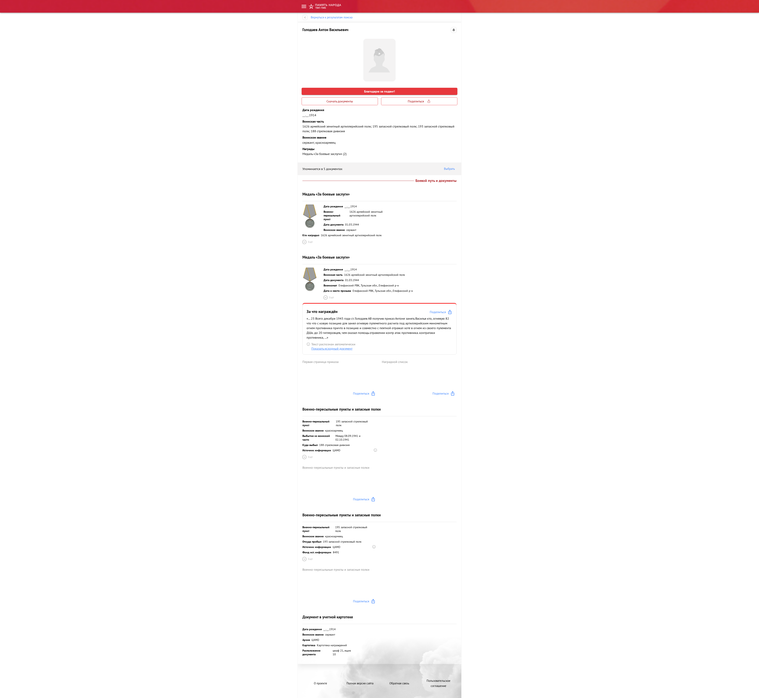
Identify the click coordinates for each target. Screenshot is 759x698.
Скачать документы (340, 101)
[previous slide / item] (305, 58)
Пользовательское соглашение (438, 683)
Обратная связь (399, 683)
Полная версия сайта (359, 683)
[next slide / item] (453, 58)
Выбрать (449, 169)
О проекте (320, 683)
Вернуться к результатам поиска (331, 17)
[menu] (304, 6)
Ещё (310, 242)
